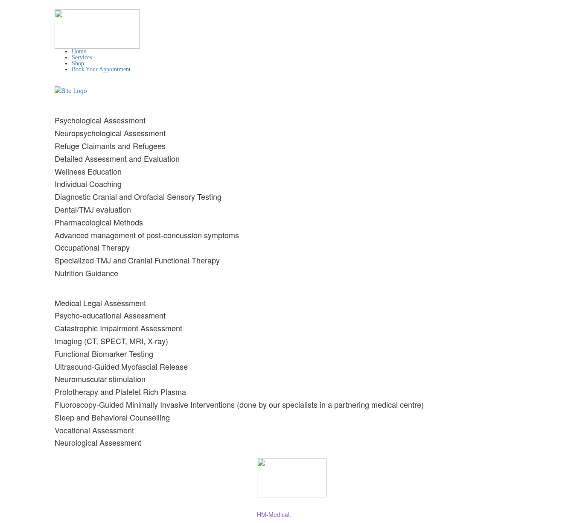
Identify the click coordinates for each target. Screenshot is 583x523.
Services (82, 57)
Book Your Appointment (101, 69)
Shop (78, 63)
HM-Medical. (274, 514)
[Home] (71, 89)
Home (79, 51)
